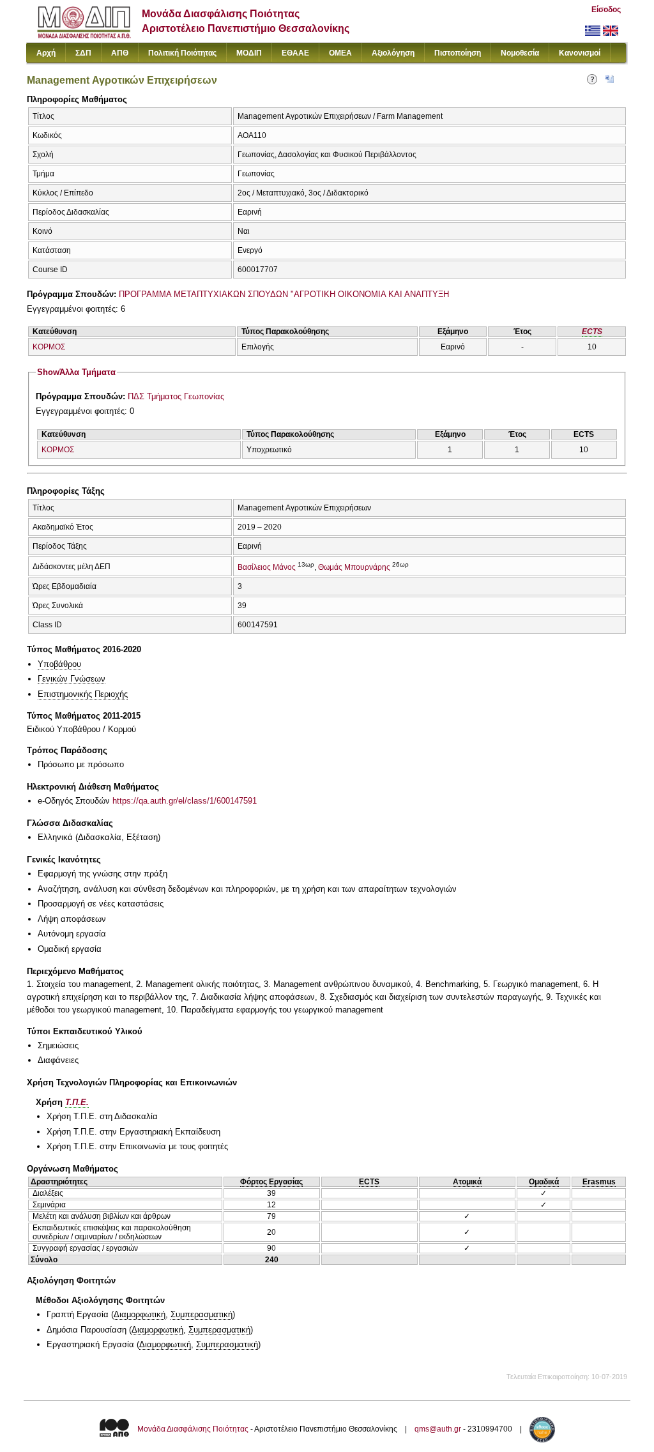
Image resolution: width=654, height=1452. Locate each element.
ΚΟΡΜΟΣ (49, 346)
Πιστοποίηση (457, 53)
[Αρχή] (84, 35)
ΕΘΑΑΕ (295, 53)
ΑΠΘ (119, 53)
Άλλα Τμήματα (76, 372)
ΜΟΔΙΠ (249, 53)
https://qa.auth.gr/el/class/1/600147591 (184, 801)
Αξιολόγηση (393, 53)
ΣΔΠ (83, 53)
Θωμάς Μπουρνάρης (354, 567)
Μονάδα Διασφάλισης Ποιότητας (192, 1429)
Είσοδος (606, 9)
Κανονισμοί (579, 53)
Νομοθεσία (520, 53)
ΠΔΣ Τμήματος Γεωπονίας (176, 396)
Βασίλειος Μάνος (267, 567)
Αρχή (46, 53)
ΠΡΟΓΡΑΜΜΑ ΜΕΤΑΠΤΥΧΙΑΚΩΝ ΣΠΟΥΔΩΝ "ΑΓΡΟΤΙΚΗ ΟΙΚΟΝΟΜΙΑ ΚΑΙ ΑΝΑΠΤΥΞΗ (284, 294)
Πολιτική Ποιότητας (182, 53)
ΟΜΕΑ (340, 53)
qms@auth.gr (437, 1429)
